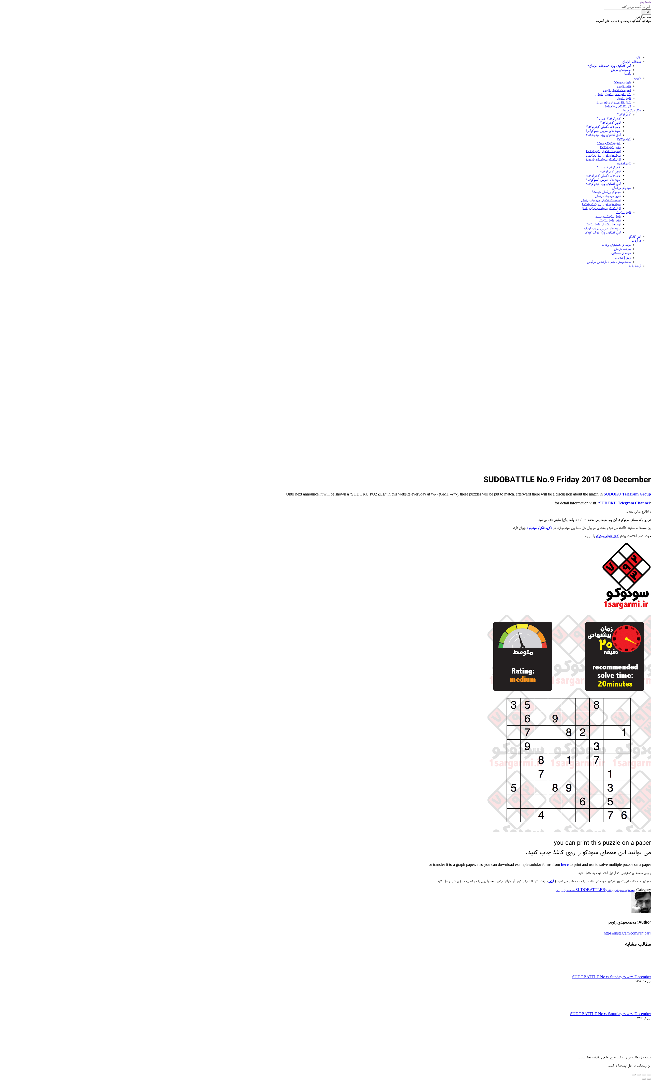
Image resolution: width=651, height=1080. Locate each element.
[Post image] (637, 973)
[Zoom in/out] (634, 1074)
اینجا (551, 881)
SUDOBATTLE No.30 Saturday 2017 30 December (610, 1014)
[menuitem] (638, 58)
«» (539, 528)
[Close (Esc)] (649, 1074)
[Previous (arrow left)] (649, 1078)
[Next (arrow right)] (644, 1078)
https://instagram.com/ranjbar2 (627, 934)
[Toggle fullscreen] (639, 1074)
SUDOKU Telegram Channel (624, 504)
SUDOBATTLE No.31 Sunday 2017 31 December (611, 977)
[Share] (644, 1074)
